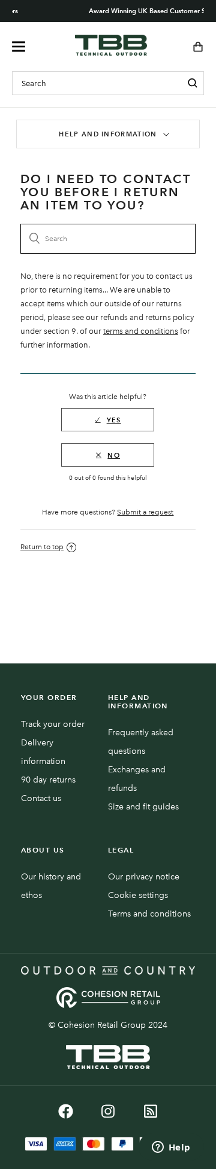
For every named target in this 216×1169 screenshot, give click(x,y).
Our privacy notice (143, 877)
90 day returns (48, 780)
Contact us (41, 798)
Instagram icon (108, 1111)
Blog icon (150, 1111)
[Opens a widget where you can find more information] (171, 1148)
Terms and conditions (149, 914)
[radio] (107, 419)
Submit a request (145, 512)
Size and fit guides (143, 807)
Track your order (53, 724)
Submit (192, 83)
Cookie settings (138, 895)
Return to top (42, 547)
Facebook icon (65, 1111)
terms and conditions (140, 331)
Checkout (194, 46)
